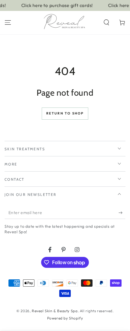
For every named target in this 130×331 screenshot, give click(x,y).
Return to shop (65, 113)
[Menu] (8, 22)
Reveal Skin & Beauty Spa (54, 311)
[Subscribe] (122, 213)
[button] (106, 22)
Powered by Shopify (65, 318)
